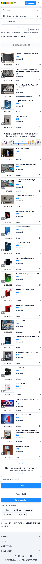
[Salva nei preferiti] (40, 65)
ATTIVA (21, 486)
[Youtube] (31, 556)
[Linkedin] (23, 556)
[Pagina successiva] (38, 494)
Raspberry (28, 510)
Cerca (21, 27)
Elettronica (16, 33)
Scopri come (21, 141)
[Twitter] (19, 556)
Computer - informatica (30, 32)
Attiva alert (22, 500)
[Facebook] (11, 556)
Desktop (6, 510)
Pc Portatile (8, 514)
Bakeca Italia (5, 33)
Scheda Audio (20, 514)
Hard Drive (17, 510)
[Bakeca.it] (12, 3)
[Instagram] (15, 556)
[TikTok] (27, 556)
